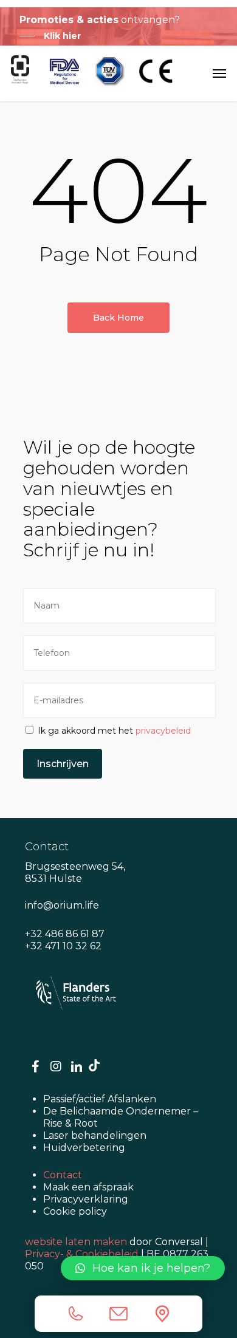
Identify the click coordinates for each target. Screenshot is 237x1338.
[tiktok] (94, 1065)
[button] (143, 1268)
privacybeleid (163, 730)
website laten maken (76, 1242)
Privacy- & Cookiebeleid (82, 1254)
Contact (62, 1175)
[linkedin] (76, 1068)
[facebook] (35, 1068)
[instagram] (56, 1068)
